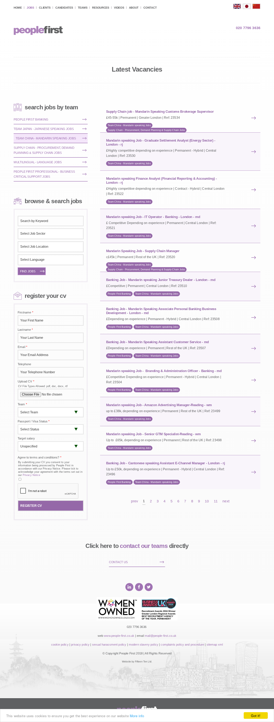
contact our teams (144, 546)
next (225, 501)
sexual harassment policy (109, 644)
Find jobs (27, 271)
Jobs (30, 7)
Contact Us (118, 562)
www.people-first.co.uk (119, 635)
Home (18, 7)
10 (207, 501)
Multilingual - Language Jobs (38, 162)
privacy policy (80, 644)
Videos (119, 7)
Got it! (255, 715)
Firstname (25, 312)
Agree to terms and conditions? (39, 457)
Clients (45, 7)
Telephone (24, 364)
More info (137, 715)
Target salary (26, 438)
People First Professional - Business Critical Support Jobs (44, 174)
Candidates (64, 7)
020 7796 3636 (248, 28)
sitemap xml (215, 644)
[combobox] (50, 234)
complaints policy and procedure (182, 644)
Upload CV (26, 381)
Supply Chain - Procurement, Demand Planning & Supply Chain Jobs (146, 130)
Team (22, 404)
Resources (100, 7)
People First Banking (119, 293)
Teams (82, 7)
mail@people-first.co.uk (160, 635)
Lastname (25, 329)
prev (134, 501)
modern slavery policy (143, 644)
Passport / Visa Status (34, 421)
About (134, 7)
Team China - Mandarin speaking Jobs (129, 125)
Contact (150, 7)
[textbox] (50, 233)
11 (216, 501)
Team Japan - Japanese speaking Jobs (44, 129)
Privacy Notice (31, 475)
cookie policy (60, 644)
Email (22, 347)
